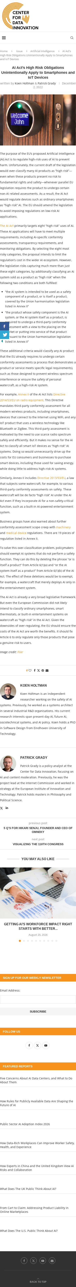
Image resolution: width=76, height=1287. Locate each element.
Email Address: (10, 990)
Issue (19, 51)
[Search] (72, 38)
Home (3, 51)
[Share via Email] (47, 670)
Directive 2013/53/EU (51, 478)
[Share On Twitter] (4, 334)
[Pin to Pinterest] (43, 670)
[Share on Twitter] (38, 670)
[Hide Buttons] (2, 341)
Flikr (20, 652)
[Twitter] (33, 1260)
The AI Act (7, 226)
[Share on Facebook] (34, 670)
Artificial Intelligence (42, 51)
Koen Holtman (24, 83)
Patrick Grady (47, 83)
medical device (16, 533)
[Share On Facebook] (4, 326)
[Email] (52, 1260)
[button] (3, 904)
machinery (63, 527)
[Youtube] (43, 1260)
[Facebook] (24, 1260)
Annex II (23, 394)
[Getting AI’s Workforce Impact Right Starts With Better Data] (38, 893)
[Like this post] (30, 670)
